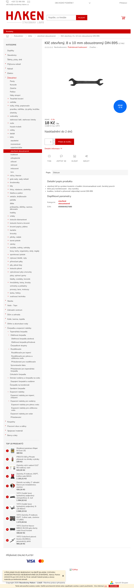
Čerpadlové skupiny (19, 345)
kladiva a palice (16, 193)
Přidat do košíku (64, 142)
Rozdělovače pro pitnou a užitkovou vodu (21, 357)
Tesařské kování (16, 99)
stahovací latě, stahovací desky (23, 120)
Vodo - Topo (12, 305)
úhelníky (13, 113)
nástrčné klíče (16, 147)
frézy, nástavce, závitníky (20, 189)
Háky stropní (15, 95)
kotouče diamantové (18, 219)
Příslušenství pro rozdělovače (23, 362)
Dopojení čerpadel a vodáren (23, 381)
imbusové (15, 168)
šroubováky (14, 182)
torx (12, 172)
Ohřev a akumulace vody (17, 324)
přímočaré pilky (16, 261)
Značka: (93, 47)
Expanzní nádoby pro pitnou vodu (25, 405)
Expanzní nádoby (17, 392)
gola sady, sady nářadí (19, 179)
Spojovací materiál (15, 431)
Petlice (12, 92)
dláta (12, 203)
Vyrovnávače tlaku (18, 365)
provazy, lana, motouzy (19, 289)
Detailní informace (52, 148)
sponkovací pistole (17, 254)
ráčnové (14, 165)
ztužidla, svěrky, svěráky (20, 248)
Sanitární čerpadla (17, 388)
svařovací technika (17, 296)
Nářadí (10, 69)
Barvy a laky (12, 435)
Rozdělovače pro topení (21, 353)
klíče (12, 137)
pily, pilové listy (16, 265)
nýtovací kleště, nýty (18, 258)
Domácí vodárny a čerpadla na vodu (25, 378)
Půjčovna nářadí (14, 64)
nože (12, 123)
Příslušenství (16, 417)
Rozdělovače (16, 349)
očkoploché (15, 158)
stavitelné (14, 141)
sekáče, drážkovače (18, 196)
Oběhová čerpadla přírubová (23, 342)
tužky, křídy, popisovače (20, 106)
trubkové (14, 154)
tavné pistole (15, 240)
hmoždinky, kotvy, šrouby (20, 282)
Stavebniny (11, 55)
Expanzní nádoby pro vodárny (23, 401)
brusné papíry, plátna (18, 227)
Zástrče (13, 88)
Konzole (13, 85)
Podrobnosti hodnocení (77, 47)
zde (105, 586)
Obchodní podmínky (64, 3)
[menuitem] (9, 31)
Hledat (81, 17)
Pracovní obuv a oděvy (16, 426)
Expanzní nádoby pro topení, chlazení (23, 396)
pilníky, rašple (15, 237)
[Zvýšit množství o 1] (54, 140)
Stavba (10, 301)
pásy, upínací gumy (18, 275)
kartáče (13, 230)
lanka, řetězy (15, 293)
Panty (12, 81)
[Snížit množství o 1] (54, 143)
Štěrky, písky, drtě (14, 60)
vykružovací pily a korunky (21, 272)
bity (11, 186)
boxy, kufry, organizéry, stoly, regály (24, 251)
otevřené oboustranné (20, 151)
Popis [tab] (48, 172)
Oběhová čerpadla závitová (22, 339)
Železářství (11, 78)
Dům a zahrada (13, 314)
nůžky (12, 130)
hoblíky (13, 213)
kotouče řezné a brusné (20, 223)
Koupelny (11, 422)
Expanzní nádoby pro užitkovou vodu (24, 409)
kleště (12, 134)
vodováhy (14, 116)
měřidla (13, 102)
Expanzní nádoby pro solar (22, 414)
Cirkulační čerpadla (18, 374)
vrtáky (12, 216)
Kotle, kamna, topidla (16, 319)
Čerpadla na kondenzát (19, 385)
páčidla (13, 200)
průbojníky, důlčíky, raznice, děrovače (21, 208)
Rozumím (113, 586)
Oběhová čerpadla (18, 335)
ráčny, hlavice (15, 175)
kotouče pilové (16, 268)
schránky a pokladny (18, 286)
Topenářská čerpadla (18, 332)
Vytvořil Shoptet (121, 582)
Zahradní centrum (14, 310)
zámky (12, 244)
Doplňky (10, 51)
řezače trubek (15, 127)
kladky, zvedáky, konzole (20, 279)
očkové (13, 162)
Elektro (10, 73)
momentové (15, 144)
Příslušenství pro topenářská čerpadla (22, 370)
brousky (13, 233)
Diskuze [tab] (56, 172)
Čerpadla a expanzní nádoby (19, 328)
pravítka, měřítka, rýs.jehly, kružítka (24, 109)
